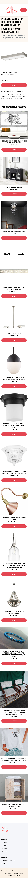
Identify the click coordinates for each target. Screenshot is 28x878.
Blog (5, 845)
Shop (23, 10)
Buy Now (14, 85)
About (5, 851)
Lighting (15, 72)
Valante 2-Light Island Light (14, 333)
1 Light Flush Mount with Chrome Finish (14, 231)
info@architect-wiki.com (21, 2)
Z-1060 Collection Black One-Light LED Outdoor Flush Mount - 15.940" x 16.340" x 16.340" (14, 425)
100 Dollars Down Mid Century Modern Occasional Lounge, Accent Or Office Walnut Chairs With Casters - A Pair (14, 712)
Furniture (10, 72)
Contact (6, 848)
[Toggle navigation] (3, 10)
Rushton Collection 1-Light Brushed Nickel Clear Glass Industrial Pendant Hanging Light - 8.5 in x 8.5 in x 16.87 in (14, 565)
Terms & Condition (18, 873)
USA (3, 2)
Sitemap (18, 875)
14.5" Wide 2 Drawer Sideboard (14, 187)
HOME (5, 842)
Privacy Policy (11, 875)
